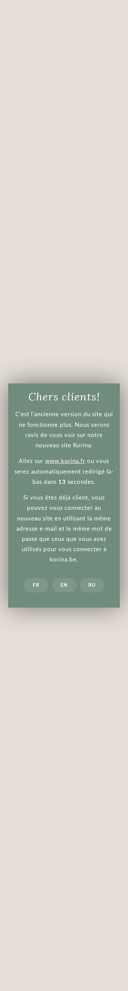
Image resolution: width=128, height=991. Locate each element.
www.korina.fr (65, 461)
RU (92, 585)
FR (36, 585)
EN (64, 585)
